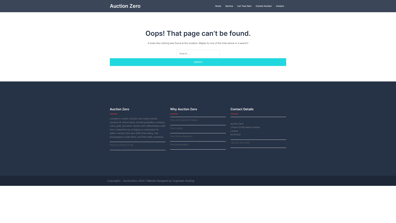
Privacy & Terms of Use (121, 145)
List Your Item (244, 6)
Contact (280, 6)
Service (229, 6)
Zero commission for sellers (184, 120)
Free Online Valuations (181, 136)
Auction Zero (125, 6)
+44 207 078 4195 (240, 142)
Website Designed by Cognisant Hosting (170, 180)
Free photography (179, 144)
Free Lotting (176, 128)
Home (218, 6)
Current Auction (264, 6)
